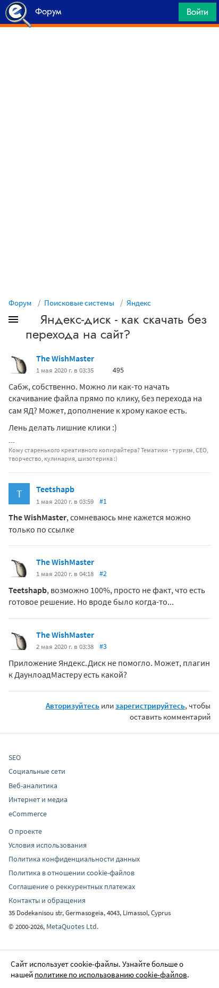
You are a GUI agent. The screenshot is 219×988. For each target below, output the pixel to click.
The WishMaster (65, 358)
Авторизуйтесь (72, 705)
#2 (103, 573)
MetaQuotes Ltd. (72, 926)
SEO (15, 757)
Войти (197, 11)
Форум (20, 303)
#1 (103, 501)
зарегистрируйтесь (150, 705)
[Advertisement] (109, 53)
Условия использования (48, 845)
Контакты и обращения (47, 900)
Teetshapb (55, 489)
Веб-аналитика (33, 785)
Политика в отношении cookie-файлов (71, 872)
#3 (103, 646)
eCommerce (28, 813)
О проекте (25, 831)
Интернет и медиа (38, 799)
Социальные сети (37, 771)
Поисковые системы (79, 303)
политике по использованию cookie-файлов (111, 974)
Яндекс (139, 303)
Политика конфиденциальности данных (74, 859)
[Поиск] (167, 14)
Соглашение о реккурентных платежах (72, 886)
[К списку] (31, 321)
